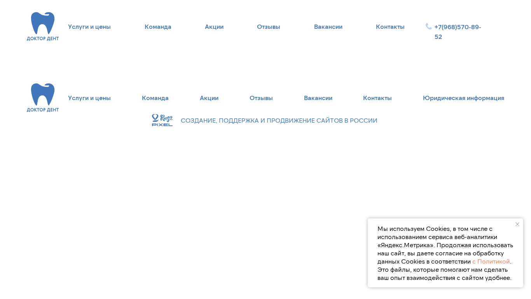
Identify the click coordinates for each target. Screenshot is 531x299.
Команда (158, 26)
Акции (214, 26)
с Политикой (491, 261)
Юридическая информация (463, 97)
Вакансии (328, 26)
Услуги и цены (89, 26)
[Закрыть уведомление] (517, 224)
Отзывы (268, 26)
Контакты (390, 26)
